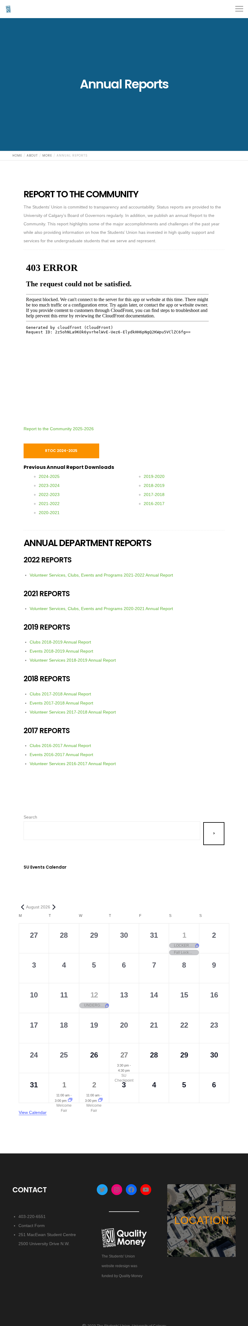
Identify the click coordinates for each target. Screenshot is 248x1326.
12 (93, 995)
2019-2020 (154, 476)
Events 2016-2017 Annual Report (61, 754)
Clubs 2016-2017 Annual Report (60, 745)
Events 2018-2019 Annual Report (61, 651)
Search (30, 817)
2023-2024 (49, 485)
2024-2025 (49, 476)
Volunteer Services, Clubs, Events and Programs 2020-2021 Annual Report (101, 608)
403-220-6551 (32, 1216)
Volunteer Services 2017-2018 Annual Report (73, 712)
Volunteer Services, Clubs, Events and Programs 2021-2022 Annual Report (101, 575)
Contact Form (31, 1225)
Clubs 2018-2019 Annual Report (60, 642)
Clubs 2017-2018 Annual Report (60, 694)
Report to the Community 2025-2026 (59, 428)
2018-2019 (154, 485)
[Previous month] (22, 907)
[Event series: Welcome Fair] (70, 1100)
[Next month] (53, 907)
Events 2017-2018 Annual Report (61, 703)
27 (123, 1055)
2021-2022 (49, 503)
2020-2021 (49, 512)
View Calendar (33, 1112)
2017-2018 (154, 494)
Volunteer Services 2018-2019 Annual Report (73, 660)
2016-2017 (154, 503)
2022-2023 (49, 494)
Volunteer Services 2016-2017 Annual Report (73, 763)
